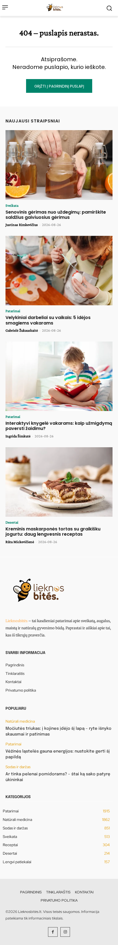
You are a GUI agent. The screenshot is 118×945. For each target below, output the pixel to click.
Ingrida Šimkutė (17, 436)
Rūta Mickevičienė (19, 541)
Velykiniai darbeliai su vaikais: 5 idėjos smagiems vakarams (48, 320)
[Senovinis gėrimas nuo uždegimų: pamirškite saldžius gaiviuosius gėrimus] (59, 165)
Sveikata (11, 205)
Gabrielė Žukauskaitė (21, 330)
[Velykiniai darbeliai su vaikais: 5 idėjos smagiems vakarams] (59, 271)
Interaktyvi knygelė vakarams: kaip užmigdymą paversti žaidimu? (58, 426)
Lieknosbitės (16, 621)
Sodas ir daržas (17, 767)
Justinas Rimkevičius (21, 224)
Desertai (11, 522)
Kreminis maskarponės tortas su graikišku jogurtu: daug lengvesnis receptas (52, 531)
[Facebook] (53, 932)
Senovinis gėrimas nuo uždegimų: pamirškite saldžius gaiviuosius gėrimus (55, 214)
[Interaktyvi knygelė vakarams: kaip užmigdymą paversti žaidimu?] (59, 376)
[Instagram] (65, 932)
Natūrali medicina (20, 721)
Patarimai (12, 311)
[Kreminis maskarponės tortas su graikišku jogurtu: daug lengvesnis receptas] (59, 482)
